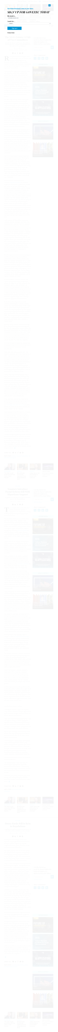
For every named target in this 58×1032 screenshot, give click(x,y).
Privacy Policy (10, 32)
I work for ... (11, 21)
